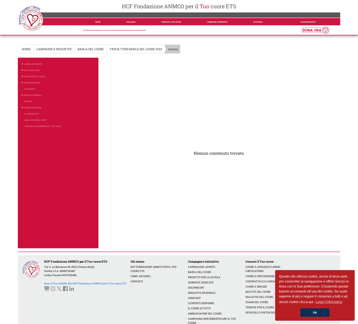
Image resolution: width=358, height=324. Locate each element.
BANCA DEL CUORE (90, 49)
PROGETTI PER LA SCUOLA (204, 277)
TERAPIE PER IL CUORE (260, 307)
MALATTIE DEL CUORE (259, 296)
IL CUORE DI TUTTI (31, 114)
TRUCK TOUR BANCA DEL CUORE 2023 (136, 49)
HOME (97, 22)
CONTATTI (137, 281)
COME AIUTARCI (141, 276)
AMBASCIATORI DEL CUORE (35, 120)
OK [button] (315, 312)
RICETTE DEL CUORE (258, 291)
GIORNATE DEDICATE (201, 282)
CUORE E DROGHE (256, 286)
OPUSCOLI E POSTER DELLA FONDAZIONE (271, 312)
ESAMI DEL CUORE (257, 302)
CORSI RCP (28, 101)
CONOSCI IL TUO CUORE (171, 22)
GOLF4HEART (29, 89)
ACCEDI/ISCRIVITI (307, 22)
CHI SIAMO (130, 22)
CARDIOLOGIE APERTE (201, 266)
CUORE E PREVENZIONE (260, 276)
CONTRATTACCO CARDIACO (262, 281)
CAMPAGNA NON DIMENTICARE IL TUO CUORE (42, 126)
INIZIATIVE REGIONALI (201, 292)
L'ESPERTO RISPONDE (201, 303)
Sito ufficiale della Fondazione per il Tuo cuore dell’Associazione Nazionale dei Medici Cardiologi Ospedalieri (114, 30)
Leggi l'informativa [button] (329, 302)
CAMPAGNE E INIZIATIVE (217, 22)
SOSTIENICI (258, 22)
